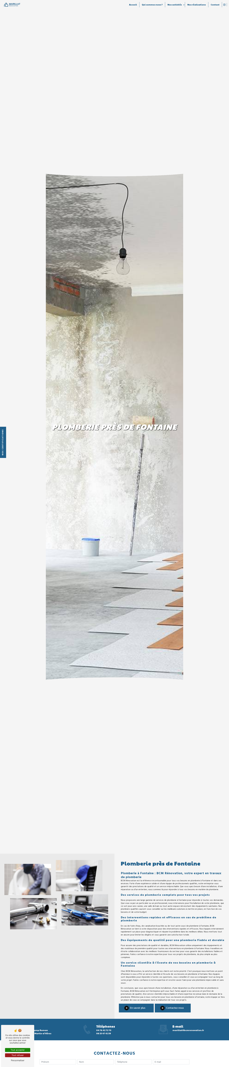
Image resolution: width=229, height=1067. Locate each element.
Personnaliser (17, 1060)
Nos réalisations (196, 4)
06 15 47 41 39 (103, 1033)
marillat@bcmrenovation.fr (188, 1030)
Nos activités (175, 4)
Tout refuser (18, 1055)
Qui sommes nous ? (152, 4)
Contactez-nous (175, 1008)
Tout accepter (18, 1050)
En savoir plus (137, 1008)
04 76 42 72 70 (103, 1030)
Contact (215, 4)
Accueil (133, 4)
